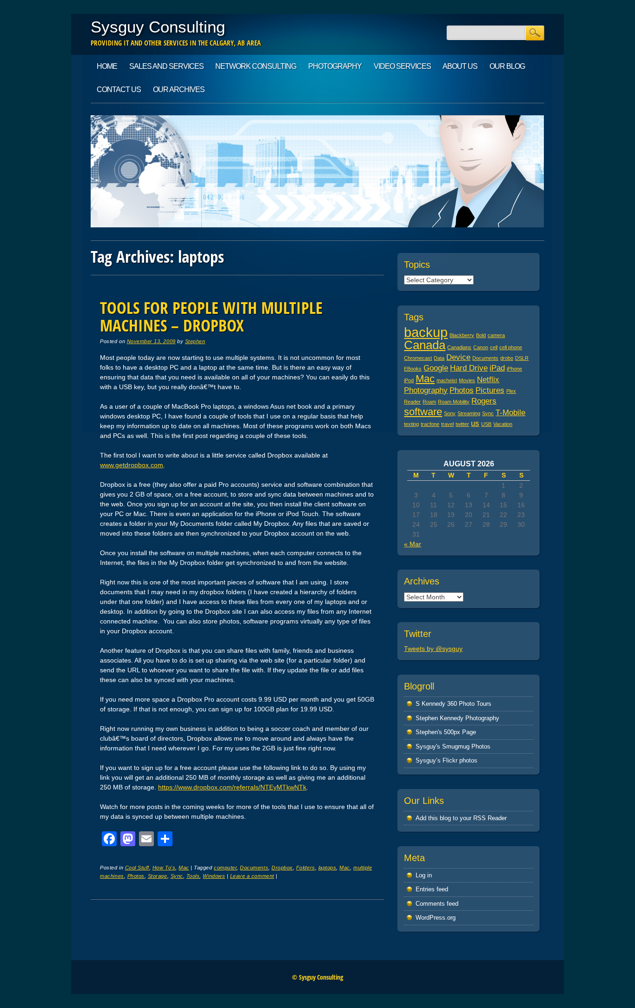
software (423, 412)
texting (411, 424)
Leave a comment (252, 876)
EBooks (413, 368)
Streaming (468, 413)
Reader (412, 402)
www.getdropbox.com (131, 465)
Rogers (483, 401)
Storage (157, 876)
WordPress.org (436, 917)
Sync (177, 876)
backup (426, 332)
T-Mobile (510, 412)
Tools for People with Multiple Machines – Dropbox (211, 317)
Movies (467, 380)
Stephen (195, 341)
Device (458, 357)
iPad (497, 368)
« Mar (412, 544)
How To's (163, 867)
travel (447, 424)
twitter (462, 424)
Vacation (502, 424)
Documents (254, 867)
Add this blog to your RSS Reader (461, 818)
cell (493, 347)
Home (107, 66)
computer (225, 867)
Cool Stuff (137, 867)
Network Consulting (255, 66)
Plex (511, 391)
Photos (136, 876)
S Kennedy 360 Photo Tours (453, 703)
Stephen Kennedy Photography (457, 718)
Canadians (459, 347)
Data (439, 358)
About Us (460, 66)
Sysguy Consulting (158, 27)
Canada (424, 344)
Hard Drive (469, 368)
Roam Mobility (454, 402)
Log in (424, 875)
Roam (429, 402)
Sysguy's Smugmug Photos (453, 746)
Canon (480, 347)
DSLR (522, 358)
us (475, 423)
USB (486, 424)
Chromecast (418, 358)
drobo (506, 358)
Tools (193, 876)
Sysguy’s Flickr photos (446, 760)
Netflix (488, 379)
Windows (214, 876)
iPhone (514, 368)
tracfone (430, 424)
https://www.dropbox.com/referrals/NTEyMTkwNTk (232, 787)
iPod (409, 380)
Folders (305, 867)
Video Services (402, 66)
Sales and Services (166, 66)
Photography (335, 66)
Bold (481, 335)
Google (435, 368)
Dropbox (282, 867)
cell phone (510, 347)
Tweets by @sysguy (433, 648)
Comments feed (437, 903)
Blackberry (462, 335)
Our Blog (507, 66)
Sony (450, 413)
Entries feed (432, 889)
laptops (327, 867)
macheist (447, 380)
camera (496, 335)
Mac (184, 867)
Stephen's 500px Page (446, 732)
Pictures (490, 390)
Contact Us (119, 89)
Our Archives (179, 89)
